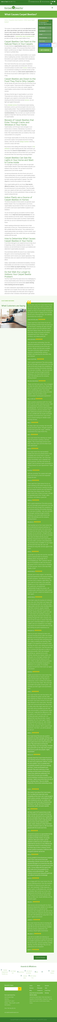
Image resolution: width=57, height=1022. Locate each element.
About (38, 985)
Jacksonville (32, 997)
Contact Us (39, 990)
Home (6, 20)
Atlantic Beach (38, 997)
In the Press (47, 990)
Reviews (32, 988)
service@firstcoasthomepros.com (12, 1012)
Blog (31, 990)
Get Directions (7, 1004)
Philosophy (39, 988)
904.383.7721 (12, 1)
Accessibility (40, 992)
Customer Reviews (40, 957)
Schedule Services (34, 1)
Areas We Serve (33, 992)
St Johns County (42, 1001)
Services (47, 985)
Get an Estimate (46, 1)
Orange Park (45, 999)
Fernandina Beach (38, 999)
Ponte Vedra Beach (46, 997)
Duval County (35, 1001)
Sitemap (47, 992)
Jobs (46, 988)
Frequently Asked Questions (16, 20)
